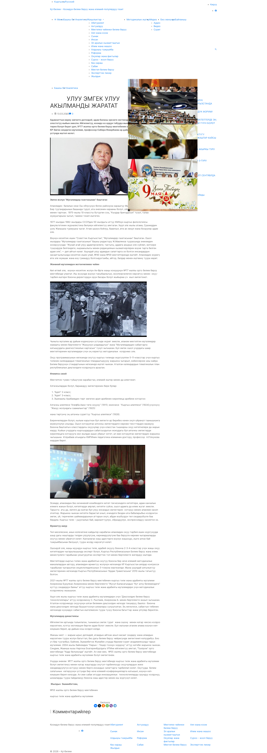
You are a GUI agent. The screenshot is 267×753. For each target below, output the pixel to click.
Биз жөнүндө (167, 19)
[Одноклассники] (103, 705)
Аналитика (81, 19)
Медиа (153, 19)
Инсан (94, 39)
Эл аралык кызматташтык (105, 42)
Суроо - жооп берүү (102, 59)
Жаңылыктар (94, 19)
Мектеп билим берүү (102, 69)
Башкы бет (69, 19)
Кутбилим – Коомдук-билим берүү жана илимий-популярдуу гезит (86, 9)
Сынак (94, 36)
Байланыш (180, 19)
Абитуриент (97, 22)
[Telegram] (115, 705)
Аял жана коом (99, 32)
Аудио (157, 22)
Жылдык (96, 76)
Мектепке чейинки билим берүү (109, 29)
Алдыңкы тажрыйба (102, 49)
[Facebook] (216, 10)
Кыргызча (59, 1)
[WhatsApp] (107, 705)
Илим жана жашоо (101, 46)
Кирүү (213, 4)
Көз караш (97, 63)
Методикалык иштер (138, 19)
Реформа (96, 52)
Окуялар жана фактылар (104, 56)
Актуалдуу (97, 26)
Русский (69, 1)
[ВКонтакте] (95, 705)
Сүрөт (157, 29)
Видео (157, 26)
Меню (59, 19)
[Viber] (111, 705)
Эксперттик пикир (101, 73)
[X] (99, 705)
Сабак (94, 66)
